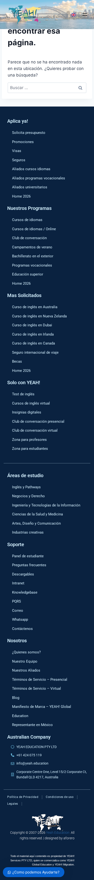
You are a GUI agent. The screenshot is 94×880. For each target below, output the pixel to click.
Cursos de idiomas (27, 220)
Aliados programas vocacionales (38, 178)
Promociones (23, 142)
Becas (17, 361)
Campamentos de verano (32, 247)
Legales (12, 803)
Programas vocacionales (32, 265)
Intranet (18, 583)
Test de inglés (23, 394)
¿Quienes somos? (26, 652)
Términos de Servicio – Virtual (36, 688)
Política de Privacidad (22, 797)
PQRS (16, 601)
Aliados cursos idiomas (31, 169)
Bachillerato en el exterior (32, 256)
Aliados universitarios (29, 187)
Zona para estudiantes (30, 448)
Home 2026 (21, 196)
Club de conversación (29, 238)
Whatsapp (20, 619)
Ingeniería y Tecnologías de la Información (46, 505)
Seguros (18, 160)
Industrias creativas (28, 532)
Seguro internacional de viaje (35, 352)
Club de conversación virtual (35, 430)
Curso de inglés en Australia (34, 307)
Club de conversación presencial (38, 421)
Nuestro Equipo (24, 661)
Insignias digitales (26, 412)
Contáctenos (22, 629)
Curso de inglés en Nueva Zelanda (39, 316)
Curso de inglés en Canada (33, 343)
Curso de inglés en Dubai (32, 325)
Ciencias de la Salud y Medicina (37, 514)
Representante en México (32, 725)
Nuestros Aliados (26, 670)
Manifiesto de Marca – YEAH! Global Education (41, 711)
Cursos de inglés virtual (31, 403)
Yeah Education (57, 832)
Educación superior (27, 274)
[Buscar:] (47, 87)
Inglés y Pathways (26, 487)
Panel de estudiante (28, 556)
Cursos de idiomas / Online (34, 229)
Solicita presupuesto (28, 132)
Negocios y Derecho (28, 496)
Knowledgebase (24, 592)
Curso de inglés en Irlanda (33, 334)
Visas (16, 151)
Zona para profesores (29, 439)
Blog (15, 698)
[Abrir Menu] (85, 14)
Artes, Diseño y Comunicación (36, 523)
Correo (17, 610)
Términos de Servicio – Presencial (39, 679)
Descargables (23, 574)
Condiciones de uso (60, 797)
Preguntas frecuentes (29, 565)
